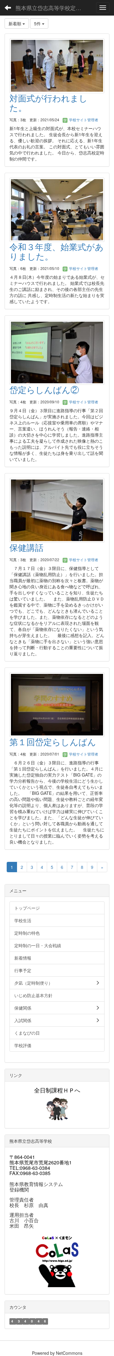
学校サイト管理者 (83, 119)
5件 (38, 23)
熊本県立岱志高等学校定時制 (51, 8)
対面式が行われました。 (48, 102)
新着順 (15, 23)
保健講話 (26, 547)
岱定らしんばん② (44, 389)
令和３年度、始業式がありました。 (56, 251)
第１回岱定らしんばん (52, 741)
